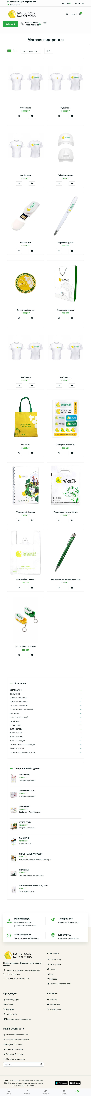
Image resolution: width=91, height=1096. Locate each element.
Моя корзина (55, 1009)
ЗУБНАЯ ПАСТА (15, 725)
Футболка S (26, 377)
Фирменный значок (25, 310)
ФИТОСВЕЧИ (15, 713)
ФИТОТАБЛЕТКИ (16, 737)
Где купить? (15, 5)
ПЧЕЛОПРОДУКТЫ (17, 748)
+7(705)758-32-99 (13, 974)
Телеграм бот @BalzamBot (17, 1039)
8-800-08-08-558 (31, 23)
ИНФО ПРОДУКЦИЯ (17, 741)
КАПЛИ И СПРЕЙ (16, 729)
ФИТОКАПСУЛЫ (16, 733)
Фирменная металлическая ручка (65, 579)
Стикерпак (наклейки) (65, 445)
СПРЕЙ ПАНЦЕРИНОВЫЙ (30, 854)
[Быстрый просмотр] (19, 116)
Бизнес (52, 969)
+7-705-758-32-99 (32, 25)
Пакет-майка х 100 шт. (25, 579)
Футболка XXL (65, 377)
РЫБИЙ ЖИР (14, 721)
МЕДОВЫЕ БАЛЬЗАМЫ (18, 698)
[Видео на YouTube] (83, 3)
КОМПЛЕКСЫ (15, 694)
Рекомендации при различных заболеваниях (25, 922)
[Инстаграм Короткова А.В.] (76, 3)
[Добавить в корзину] (32, 116)
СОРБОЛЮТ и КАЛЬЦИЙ (19, 717)
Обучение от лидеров (15, 1059)
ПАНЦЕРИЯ (24, 838)
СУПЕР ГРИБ (25, 822)
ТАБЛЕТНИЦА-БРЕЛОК (25, 647)
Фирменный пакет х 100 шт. (65, 512)
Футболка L (65, 108)
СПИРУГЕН (24, 870)
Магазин (10, 1009)
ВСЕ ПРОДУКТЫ (16, 690)
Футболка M (25, 175)
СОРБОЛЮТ (24, 775)
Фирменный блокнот (25, 512)
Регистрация (55, 964)
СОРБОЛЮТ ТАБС (27, 791)
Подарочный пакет (65, 310)
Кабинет (9, 24)
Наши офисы (11, 1014)
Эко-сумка (25, 445)
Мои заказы (54, 1004)
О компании (55, 959)
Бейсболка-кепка (65, 175)
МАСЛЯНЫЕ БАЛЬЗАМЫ (19, 706)
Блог (51, 974)
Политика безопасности (60, 984)
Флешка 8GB (25, 243)
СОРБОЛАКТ (24, 806)
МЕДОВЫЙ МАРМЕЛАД (18, 702)
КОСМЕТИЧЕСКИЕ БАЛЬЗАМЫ (21, 709)
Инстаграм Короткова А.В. (17, 1035)
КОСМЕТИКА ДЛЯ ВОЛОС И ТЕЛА (22, 752)
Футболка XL (25, 108)
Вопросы (53, 979)
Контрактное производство (18, 1019)
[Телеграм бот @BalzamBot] (79, 3)
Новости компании (14, 1049)
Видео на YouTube (14, 1044)
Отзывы (9, 1004)
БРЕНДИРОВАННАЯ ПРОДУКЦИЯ (22, 745)
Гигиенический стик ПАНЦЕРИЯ (33, 886)
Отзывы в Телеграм (14, 1054)
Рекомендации (12, 999)
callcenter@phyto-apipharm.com (23, 2)
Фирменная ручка (65, 243)
